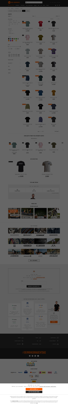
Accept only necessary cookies (34, 392)
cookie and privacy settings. (47, 386)
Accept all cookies (33, 389)
